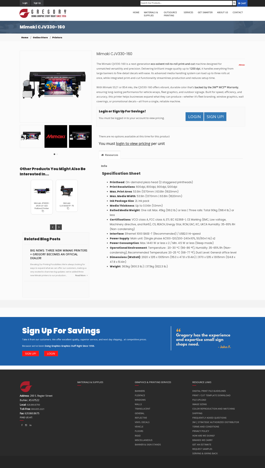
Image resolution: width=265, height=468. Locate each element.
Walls (138, 404)
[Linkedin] (26, 425)
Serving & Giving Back (205, 453)
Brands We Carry (202, 440)
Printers (57, 37)
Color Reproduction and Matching (213, 408)
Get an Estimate (201, 444)
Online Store (40, 37)
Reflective (141, 417)
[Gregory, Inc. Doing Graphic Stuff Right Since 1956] (43, 13)
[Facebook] (22, 425)
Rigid (138, 435)
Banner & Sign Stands (148, 444)
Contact (238, 12)
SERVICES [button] (188, 12)
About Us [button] (222, 12)
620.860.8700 (33, 404)
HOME (136, 12)
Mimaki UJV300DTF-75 (67, 204)
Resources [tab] (111, 155)
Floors (139, 431)
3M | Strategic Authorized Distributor (215, 422)
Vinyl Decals (142, 422)
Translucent (142, 408)
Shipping (197, 413)
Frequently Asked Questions (209, 417)
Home (24, 37)
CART (243, 3)
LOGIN (194, 116)
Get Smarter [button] (205, 12)
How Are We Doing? (203, 435)
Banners (140, 390)
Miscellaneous (143, 440)
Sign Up (37, 3)
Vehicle (139, 426)
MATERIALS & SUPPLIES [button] (151, 14)
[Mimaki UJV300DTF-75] (67, 191)
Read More (80, 275)
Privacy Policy (200, 431)
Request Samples (202, 448)
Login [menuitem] (25, 3)
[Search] (234, 3)
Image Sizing (199, 404)
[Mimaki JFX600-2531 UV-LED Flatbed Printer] (42, 191)
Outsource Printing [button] (170, 14)
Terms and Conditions (205, 426)
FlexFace (140, 395)
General (139, 413)
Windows (140, 399)
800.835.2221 (37, 409)
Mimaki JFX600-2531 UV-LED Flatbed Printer (42, 206)
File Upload (199, 399)
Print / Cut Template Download (211, 395)
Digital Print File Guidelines (209, 390)
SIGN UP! (215, 116)
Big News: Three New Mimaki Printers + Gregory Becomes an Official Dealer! (58, 254)
